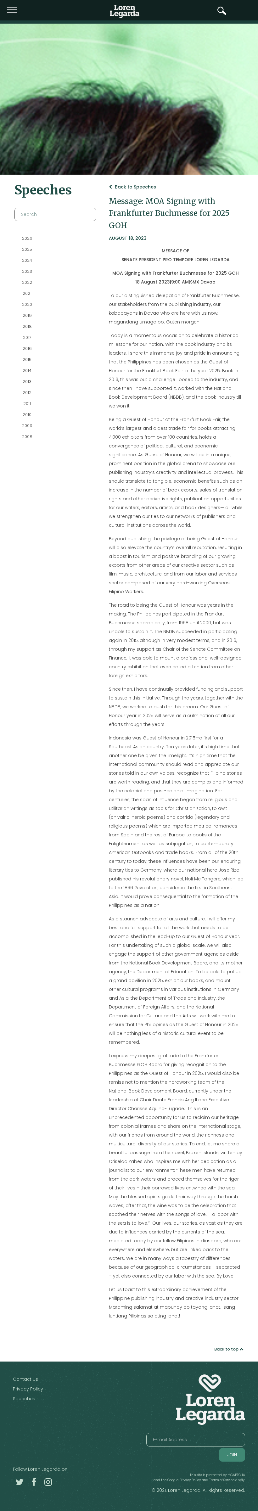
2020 (27, 304)
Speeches (24, 1399)
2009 (27, 426)
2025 (27, 249)
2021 (27, 293)
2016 (26, 348)
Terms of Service (221, 1480)
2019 (26, 315)
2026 (27, 238)
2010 (27, 415)
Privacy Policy (28, 1389)
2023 (27, 271)
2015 (27, 359)
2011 (27, 404)
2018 (26, 326)
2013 (27, 382)
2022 (27, 282)
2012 (27, 393)
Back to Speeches (135, 187)
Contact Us (25, 1379)
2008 (27, 437)
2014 (27, 371)
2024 (27, 260)
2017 (27, 337)
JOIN (232, 1455)
